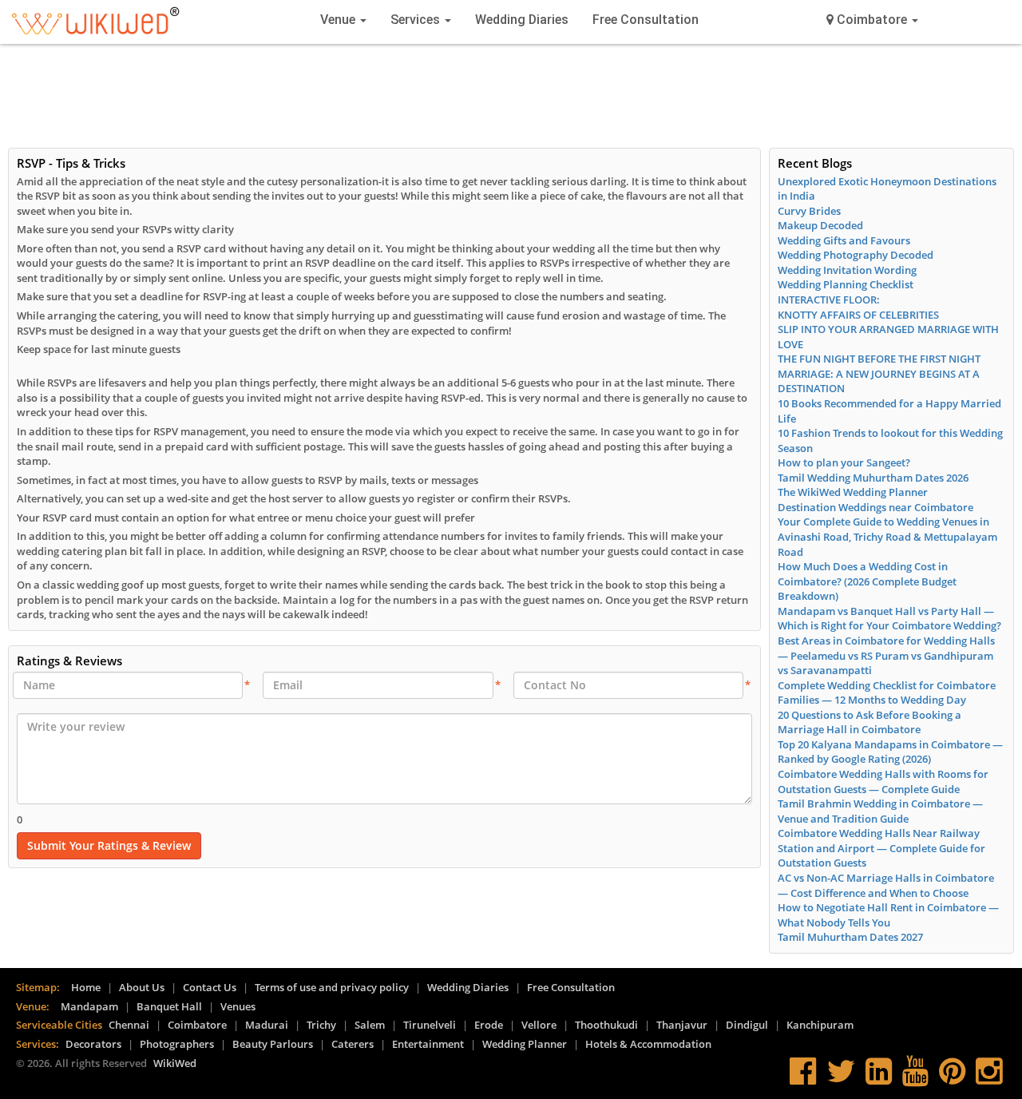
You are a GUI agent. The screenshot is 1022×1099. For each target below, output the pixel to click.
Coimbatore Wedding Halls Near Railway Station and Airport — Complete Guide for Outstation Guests (881, 848)
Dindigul (747, 1025)
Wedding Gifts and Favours (844, 240)
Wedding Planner (524, 1044)
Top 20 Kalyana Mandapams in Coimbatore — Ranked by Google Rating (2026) (890, 752)
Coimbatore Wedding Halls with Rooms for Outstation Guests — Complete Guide (883, 781)
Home (86, 987)
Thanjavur (681, 1025)
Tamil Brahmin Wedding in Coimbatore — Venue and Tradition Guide (880, 811)
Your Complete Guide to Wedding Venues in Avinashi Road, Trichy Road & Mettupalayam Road (887, 536)
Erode (488, 1025)
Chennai (129, 1025)
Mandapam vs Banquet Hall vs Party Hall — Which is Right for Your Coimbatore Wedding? (889, 618)
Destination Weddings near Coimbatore (875, 507)
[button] (872, 20)
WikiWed (174, 1063)
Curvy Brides (809, 211)
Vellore (539, 1025)
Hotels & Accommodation (648, 1044)
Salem (370, 1025)
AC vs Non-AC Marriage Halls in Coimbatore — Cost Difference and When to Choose (886, 885)
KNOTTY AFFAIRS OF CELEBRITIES (858, 314)
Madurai (266, 1025)
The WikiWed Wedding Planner (853, 492)
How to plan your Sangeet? (844, 462)
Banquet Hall (169, 1006)
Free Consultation (645, 19)
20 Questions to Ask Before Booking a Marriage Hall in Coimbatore (869, 722)
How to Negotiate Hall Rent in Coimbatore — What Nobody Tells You (888, 915)
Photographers (177, 1044)
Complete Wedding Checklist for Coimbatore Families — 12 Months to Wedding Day (887, 693)
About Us (141, 987)
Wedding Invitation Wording (847, 270)
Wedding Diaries (521, 19)
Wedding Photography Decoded (855, 255)
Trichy (321, 1025)
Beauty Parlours (272, 1044)
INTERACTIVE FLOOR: (829, 299)
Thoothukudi (606, 1025)
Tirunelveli (429, 1025)
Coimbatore (197, 1025)
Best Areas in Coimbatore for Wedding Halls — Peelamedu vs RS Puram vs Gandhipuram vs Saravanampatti (886, 655)
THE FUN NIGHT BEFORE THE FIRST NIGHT (879, 358)
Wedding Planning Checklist (845, 284)
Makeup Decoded (820, 225)
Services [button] (416, 19)
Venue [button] (339, 19)
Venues (238, 1006)
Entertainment (428, 1044)
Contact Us (209, 987)
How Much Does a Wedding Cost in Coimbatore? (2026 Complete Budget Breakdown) (867, 581)
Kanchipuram (820, 1025)
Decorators (93, 1044)
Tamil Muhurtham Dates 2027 (850, 937)
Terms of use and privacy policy (332, 987)
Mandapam (89, 1006)
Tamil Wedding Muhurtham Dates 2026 (873, 477)
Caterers (352, 1044)
